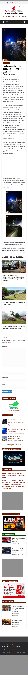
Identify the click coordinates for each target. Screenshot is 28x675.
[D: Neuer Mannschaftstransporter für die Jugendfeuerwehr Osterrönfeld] (6, 541)
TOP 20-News (14, 16)
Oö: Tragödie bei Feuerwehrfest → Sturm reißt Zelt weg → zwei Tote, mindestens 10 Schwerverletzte (13, 250)
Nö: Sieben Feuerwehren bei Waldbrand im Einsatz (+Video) (14, 303)
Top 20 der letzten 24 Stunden (9, 649)
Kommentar (4, 347)
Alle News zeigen (6, 16)
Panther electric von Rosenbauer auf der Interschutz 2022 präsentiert (18, 550)
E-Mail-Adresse (5, 377)
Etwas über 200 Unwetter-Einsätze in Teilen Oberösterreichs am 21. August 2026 (16, 422)
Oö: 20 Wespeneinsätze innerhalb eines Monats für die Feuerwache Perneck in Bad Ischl (15, 243)
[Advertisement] (12, 501)
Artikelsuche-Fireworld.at (19, 649)
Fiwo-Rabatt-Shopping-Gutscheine (8, 647)
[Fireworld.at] (3, 22)
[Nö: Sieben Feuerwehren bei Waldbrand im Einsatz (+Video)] (14, 288)
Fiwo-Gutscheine (22, 16)
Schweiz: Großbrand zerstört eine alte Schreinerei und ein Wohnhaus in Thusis (13, 486)
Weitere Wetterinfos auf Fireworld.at (14, 410)
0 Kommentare (13, 77)
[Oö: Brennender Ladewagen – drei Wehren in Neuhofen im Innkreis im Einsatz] (14, 312)
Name (3, 370)
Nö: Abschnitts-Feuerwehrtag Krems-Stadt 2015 (17, 621)
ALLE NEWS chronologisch (21, 647)
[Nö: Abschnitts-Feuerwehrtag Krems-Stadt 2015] (6, 624)
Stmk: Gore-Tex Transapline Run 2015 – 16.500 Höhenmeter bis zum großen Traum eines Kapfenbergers (18, 609)
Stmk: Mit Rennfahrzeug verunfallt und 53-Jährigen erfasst (16, 430)
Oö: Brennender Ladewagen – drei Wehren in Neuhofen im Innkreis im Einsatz (14, 327)
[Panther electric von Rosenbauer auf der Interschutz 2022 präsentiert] (6, 552)
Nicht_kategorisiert (7, 62)
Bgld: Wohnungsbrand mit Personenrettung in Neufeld (14, 437)
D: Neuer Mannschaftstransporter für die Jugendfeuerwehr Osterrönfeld (18, 539)
